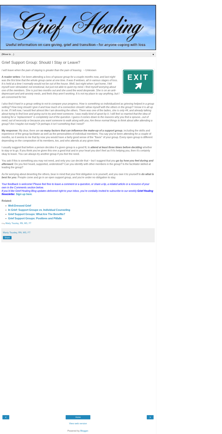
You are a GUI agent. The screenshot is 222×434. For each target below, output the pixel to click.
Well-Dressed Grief (19, 205)
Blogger (84, 430)
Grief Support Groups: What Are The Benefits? (36, 214)
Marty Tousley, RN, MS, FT (18, 223)
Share (7, 238)
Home (78, 417)
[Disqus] (78, 284)
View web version (78, 423)
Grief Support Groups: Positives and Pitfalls (35, 218)
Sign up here (24, 194)
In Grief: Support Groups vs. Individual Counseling (39, 210)
